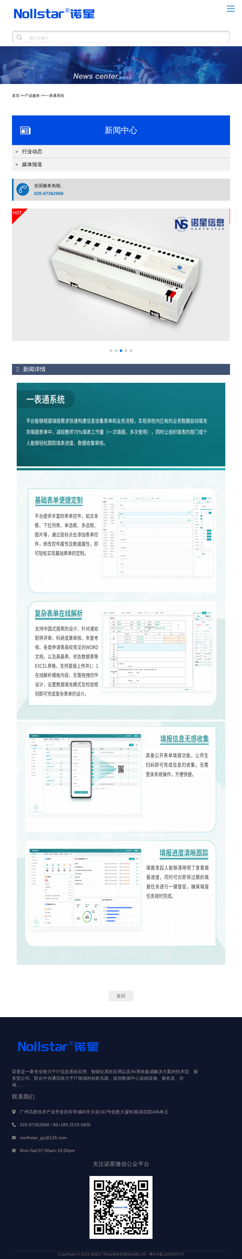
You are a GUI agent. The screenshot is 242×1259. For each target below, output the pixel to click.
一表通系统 (54, 95)
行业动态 (32, 151)
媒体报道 (32, 164)
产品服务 (32, 95)
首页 (16, 95)
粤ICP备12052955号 (166, 1254)
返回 (121, 995)
